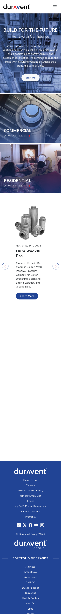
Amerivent (30, 577)
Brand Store (30, 480)
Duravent (30, 593)
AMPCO (30, 582)
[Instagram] (42, 525)
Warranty (30, 517)
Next (56, 266)
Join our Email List (30, 496)
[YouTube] (36, 525)
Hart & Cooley (30, 598)
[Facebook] (30, 525)
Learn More (27, 296)
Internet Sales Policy (30, 490)
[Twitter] (25, 525)
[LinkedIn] (19, 525)
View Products (15, 136)
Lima (30, 609)
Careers (30, 485)
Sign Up (30, 77)
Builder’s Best (30, 588)
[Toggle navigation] (54, 7)
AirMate (30, 567)
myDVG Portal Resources (30, 506)
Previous (5, 266)
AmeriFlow (30, 572)
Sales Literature (30, 511)
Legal (30, 501)
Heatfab (30, 603)
